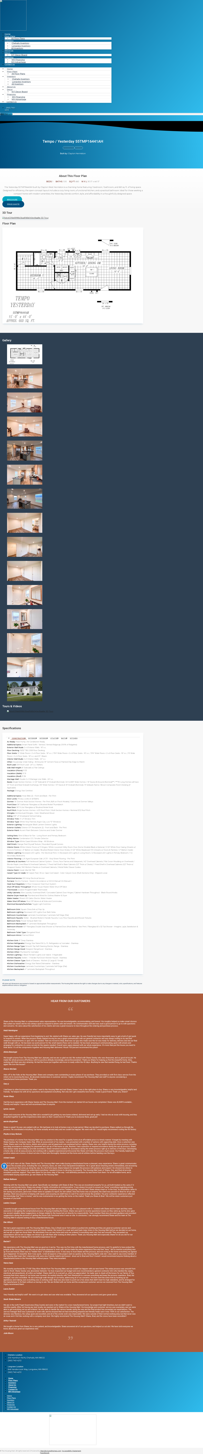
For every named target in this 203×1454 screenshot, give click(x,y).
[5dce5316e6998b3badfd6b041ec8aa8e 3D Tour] (25, 218)
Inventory (9, 41)
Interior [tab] (43, 738)
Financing (9, 57)
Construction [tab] (18, 738)
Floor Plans (13, 1380)
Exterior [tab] (32, 738)
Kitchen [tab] (73, 738)
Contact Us (10, 64)
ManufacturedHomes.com (50, 1451)
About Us (12, 1385)
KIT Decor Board (19, 55)
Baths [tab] (64, 738)
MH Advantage (18, 62)
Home (10, 1378)
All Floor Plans (18, 38)
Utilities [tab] (54, 738)
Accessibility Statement (71, 1451)
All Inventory (17, 48)
